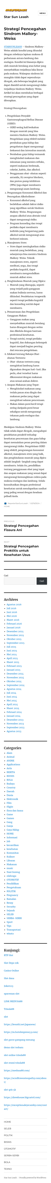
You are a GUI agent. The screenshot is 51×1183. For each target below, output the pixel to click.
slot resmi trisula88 (14, 1062)
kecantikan (13, 845)
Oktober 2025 (14, 639)
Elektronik (12, 799)
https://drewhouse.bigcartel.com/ (22, 1097)
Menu (43, 13)
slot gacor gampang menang (19, 1039)
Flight (10, 806)
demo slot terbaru (13, 1047)
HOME (7, 506)
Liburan (11, 860)
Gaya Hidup (13, 829)
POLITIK (11, 891)
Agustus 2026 (14, 604)
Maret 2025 (13, 662)
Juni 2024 (12, 696)
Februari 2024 (14, 712)
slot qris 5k (10, 1089)
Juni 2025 (12, 650)
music (10, 868)
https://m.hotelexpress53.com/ (21, 1032)
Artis (9, 768)
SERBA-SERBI (14, 918)
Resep (10, 902)
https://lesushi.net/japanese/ (20, 1024)
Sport (10, 922)
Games (10, 818)
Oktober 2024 (14, 681)
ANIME (10, 760)
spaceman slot (11, 993)
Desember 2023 (15, 719)
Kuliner (11, 856)
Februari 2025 (14, 666)
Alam (9, 753)
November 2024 (15, 677)
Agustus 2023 (14, 731)
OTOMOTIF (13, 879)
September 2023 (15, 727)
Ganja (10, 826)
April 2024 (12, 704)
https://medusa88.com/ (17, 1070)
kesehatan (12, 849)
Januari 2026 (14, 627)
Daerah (10, 791)
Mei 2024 (12, 700)
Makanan (12, 864)
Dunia (10, 795)
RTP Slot (8, 955)
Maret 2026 (13, 619)
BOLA (10, 779)
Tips (9, 925)
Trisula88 (9, 1009)
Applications (13, 764)
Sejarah (11, 910)
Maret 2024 (13, 708)
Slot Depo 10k (11, 963)
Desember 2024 (15, 673)
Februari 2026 (14, 623)
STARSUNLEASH (13, 46)
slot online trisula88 (15, 1055)
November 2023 (15, 723)
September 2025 (15, 643)
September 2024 (15, 685)
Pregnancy (12, 895)
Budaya (11, 783)
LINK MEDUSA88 (13, 1001)
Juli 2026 (11, 608)
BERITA (11, 772)
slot (6, 1016)
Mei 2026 (12, 616)
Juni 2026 (12, 612)
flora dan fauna (15, 810)
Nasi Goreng (13, 872)
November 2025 (15, 635)
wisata (10, 933)
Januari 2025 (13, 669)
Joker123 (8, 986)
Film (9, 803)
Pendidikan (13, 883)
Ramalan (11, 899)
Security (11, 906)
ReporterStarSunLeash (18, 503)
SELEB (10, 914)
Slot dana (9, 978)
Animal (10, 756)
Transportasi (14, 929)
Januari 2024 (13, 716)
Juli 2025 (11, 646)
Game (10, 814)
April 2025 (12, 658)
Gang (9, 822)
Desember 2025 (15, 631)
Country (11, 787)
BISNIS (10, 776)
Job (8, 841)
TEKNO (8, 1169)
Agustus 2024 (14, 689)
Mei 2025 (12, 654)
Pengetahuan (14, 887)
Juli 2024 (11, 692)
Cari (6, 575)
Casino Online (11, 970)
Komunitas (13, 852)
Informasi (12, 837)
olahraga (11, 876)
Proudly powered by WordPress (32, 1178)
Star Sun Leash (16, 17)
